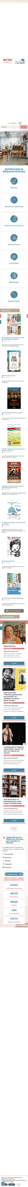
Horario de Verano (8, 375)
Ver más (14, 828)
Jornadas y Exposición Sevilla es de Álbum (13, 523)
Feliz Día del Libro (8, 561)
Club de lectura (14, 244)
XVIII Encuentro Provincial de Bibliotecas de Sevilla (13, 487)
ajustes (12, 1181)
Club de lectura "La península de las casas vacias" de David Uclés (13, 801)
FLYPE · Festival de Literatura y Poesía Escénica (13, 450)
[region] (14, 147)
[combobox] (10, 127)
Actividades (14, 263)
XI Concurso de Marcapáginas (13, 598)
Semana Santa (14, 301)
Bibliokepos (14, 282)
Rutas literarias (10, 646)
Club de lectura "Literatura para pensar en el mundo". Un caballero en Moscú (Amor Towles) (13, 696)
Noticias (14, 187)
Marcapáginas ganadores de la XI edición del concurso (13, 338)
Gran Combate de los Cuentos (12, 413)
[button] (20, 123)
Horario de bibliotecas (14, 206)
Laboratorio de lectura (14, 225)
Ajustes (18, 1184)
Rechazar (11, 1184)
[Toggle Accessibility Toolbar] (3, 1184)
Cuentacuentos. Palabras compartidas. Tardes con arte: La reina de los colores (14, 750)
